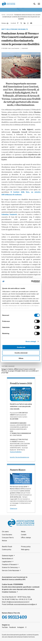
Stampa (3, 23)
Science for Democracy (10, 567)
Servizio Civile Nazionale (10, 570)
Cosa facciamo (7, 535)
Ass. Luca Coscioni (13, 48)
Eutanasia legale (7, 556)
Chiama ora (13, 508)
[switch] (37, 321)
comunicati (24, 48)
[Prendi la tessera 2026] (21, 394)
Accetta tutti (21, 347)
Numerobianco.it (7, 558)
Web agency (25, 549)
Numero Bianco (17, 469)
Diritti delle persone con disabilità (14, 29)
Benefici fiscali (7, 547)
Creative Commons (9, 592)
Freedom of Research (9, 564)
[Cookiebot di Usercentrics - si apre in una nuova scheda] (31, 281)
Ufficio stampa (26, 537)
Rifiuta (21, 358)
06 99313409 (14, 617)
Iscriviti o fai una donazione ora (19, 457)
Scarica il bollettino (15, 452)
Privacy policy (26, 547)
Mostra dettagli (31, 341)
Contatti (23, 535)
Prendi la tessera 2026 (21, 383)
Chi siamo (5, 532)
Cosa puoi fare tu (8, 537)
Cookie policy (6, 549)
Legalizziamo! (7, 562)
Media (23, 532)
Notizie (4, 541)
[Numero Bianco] (21, 478)
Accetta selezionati (21, 353)
